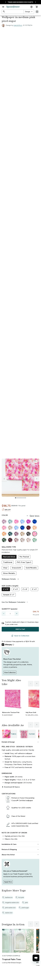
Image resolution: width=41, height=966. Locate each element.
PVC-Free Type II (24, 562)
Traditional (7, 562)
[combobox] (29, 12)
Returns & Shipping (20, 849)
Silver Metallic (9, 573)
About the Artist (20, 855)
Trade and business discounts (20, 2)
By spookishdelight (7, 715)
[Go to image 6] (21, 497)
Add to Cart (20, 629)
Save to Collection (20, 635)
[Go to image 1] (15, 497)
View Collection (10, 672)
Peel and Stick (9, 557)
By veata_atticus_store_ (32, 715)
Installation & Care (20, 844)
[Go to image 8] (24, 497)
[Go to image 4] (19, 497)
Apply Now (8, 882)
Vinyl (5, 568)
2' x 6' (25, 589)
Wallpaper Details (10, 579)
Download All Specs (11, 787)
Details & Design (20, 742)
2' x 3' (34, 589)
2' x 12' (6, 589)
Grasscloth (16, 568)
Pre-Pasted (24, 557)
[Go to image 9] (25, 497)
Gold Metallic (31, 568)
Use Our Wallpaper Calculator (15, 602)
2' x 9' (15, 589)
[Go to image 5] (20, 497)
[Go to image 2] (16, 497)
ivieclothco (18, 25)
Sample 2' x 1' (8, 595)
